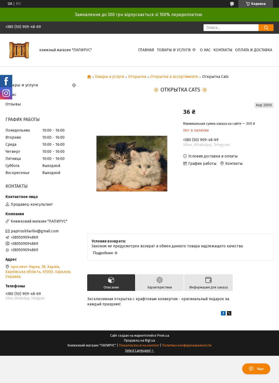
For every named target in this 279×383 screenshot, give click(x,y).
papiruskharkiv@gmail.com (35, 231)
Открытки (137, 77)
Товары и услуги (174, 50)
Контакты (222, 50)
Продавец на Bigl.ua (139, 340)
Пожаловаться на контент (139, 345)
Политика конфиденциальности (186, 345)
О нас (205, 50)
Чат (260, 369)
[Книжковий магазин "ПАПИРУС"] (19, 50)
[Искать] (266, 27)
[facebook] (223, 314)
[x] (229, 314)
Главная (146, 50)
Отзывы (13, 104)
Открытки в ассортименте (174, 77)
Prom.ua (163, 336)
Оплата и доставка (253, 50)
